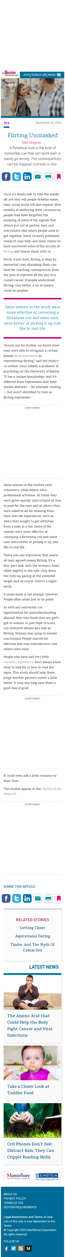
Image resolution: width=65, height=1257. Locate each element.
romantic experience (19, 662)
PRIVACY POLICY (15, 1198)
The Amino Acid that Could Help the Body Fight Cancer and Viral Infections (29, 1026)
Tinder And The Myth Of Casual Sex (32, 948)
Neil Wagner (32, 142)
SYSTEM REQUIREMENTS (20, 1207)
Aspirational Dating (32, 937)
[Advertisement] (32, 35)
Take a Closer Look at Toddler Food (28, 1090)
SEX (6, 123)
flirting (8, 251)
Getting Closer (32, 928)
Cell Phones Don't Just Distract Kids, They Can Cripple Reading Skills (30, 1151)
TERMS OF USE (13, 1203)
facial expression (26, 356)
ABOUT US (10, 1194)
